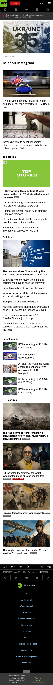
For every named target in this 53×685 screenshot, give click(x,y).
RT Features (10, 400)
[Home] (3, 3)
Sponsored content (26, 619)
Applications (26, 600)
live (15, 3)
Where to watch (26, 606)
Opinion (7, 237)
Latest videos (10, 339)
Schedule (27, 612)
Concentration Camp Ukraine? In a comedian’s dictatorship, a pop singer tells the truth (25, 326)
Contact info (26, 650)
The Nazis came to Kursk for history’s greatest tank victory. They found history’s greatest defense (25, 435)
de (28, 567)
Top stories (9, 157)
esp (13, 567)
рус (21, 567)
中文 (49, 567)
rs (42, 567)
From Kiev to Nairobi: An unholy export (24, 288)
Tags (13, 56)
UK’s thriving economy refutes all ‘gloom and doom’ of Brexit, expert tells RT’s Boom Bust (26, 104)
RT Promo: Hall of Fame (26, 644)
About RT (26, 638)
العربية (4, 567)
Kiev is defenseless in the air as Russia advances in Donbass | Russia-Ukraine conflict (26, 16)
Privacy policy (26, 631)
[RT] (7, 572)
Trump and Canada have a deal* (20, 301)
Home (6, 56)
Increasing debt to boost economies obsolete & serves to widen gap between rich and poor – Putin (25, 145)
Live (26, 594)
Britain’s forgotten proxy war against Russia (26, 513)
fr (35, 567)
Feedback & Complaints (26, 656)
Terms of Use (26, 625)
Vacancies (26, 663)
